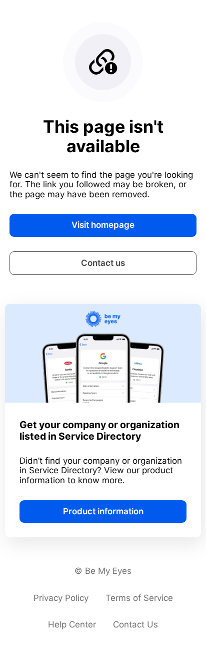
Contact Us (135, 624)
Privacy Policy (61, 598)
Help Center (72, 624)
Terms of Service (139, 598)
